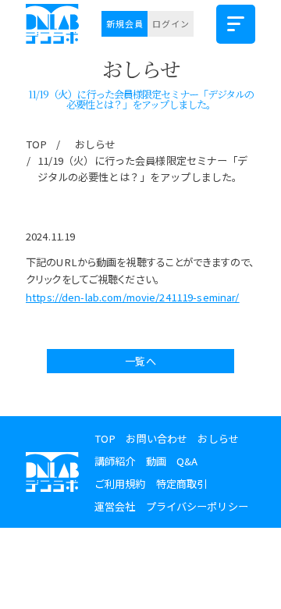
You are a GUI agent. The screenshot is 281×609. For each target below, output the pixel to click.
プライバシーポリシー (197, 506)
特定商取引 (182, 483)
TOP (36, 144)
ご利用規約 (120, 483)
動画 (156, 461)
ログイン (171, 23)
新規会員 (125, 23)
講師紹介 (115, 461)
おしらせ (95, 144)
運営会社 (115, 506)
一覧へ (140, 361)
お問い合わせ (156, 438)
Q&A (186, 461)
